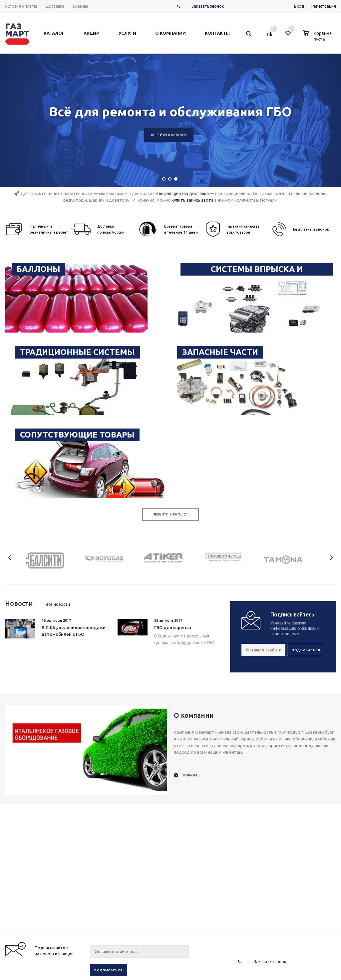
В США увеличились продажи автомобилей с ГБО (74, 630)
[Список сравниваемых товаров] (271, 35)
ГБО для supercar (172, 627)
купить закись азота (192, 200)
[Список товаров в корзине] (318, 38)
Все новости (58, 604)
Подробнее (191, 775)
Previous (10, 557)
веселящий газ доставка (184, 193)
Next (331, 557)
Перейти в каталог (169, 135)
